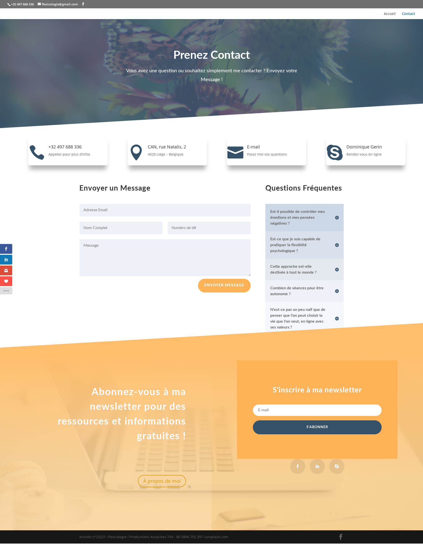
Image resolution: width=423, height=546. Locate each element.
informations (155, 421)
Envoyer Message (224, 285)
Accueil (390, 14)
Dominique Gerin (364, 147)
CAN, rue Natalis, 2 (167, 147)
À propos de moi (162, 481)
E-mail (253, 147)
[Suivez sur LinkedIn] (317, 466)
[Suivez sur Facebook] (297, 466)
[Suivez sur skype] (336, 466)
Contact (408, 14)
